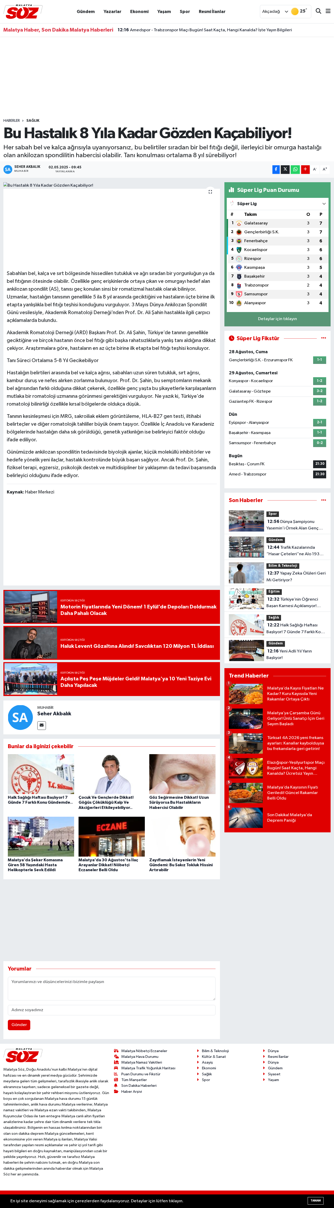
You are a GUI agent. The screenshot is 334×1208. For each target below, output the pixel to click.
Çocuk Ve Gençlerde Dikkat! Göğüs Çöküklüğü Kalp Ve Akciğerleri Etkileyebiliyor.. (106, 802)
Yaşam (164, 11)
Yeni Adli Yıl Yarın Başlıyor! (289, 654)
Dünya (273, 1051)
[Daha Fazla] (305, 169)
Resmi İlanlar (212, 11)
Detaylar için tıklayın (277, 319)
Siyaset (274, 1074)
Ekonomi (139, 11)
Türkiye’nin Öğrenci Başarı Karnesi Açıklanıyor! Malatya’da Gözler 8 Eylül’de (294, 603)
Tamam (316, 1200)
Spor (185, 11)
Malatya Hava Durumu (139, 1057)
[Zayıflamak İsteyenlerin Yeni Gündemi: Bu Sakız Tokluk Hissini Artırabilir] (182, 836)
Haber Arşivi (131, 1092)
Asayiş (207, 1062)
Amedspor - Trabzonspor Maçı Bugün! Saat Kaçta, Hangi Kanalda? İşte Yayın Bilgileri (205, 30)
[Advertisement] (167, 77)
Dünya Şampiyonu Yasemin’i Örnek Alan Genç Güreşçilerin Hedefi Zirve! (292, 525)
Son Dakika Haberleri (139, 1086)
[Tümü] (323, 500)
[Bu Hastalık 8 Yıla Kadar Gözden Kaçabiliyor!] (111, 185)
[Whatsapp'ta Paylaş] (295, 169)
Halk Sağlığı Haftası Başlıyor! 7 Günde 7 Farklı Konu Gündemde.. (295, 629)
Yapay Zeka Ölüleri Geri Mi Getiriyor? (296, 576)
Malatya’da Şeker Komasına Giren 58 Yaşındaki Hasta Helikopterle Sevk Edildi (35, 865)
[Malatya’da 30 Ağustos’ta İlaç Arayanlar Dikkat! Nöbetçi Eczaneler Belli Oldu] (112, 836)
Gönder (19, 1025)
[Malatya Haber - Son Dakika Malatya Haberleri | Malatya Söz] (23, 11)
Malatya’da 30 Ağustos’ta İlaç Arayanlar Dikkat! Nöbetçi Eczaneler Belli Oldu (108, 865)
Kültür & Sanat (214, 1057)
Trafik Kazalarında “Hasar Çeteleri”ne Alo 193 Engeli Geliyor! (292, 551)
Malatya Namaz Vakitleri (141, 1062)
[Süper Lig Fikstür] (323, 338)
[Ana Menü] (326, 11)
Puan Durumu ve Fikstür (140, 1074)
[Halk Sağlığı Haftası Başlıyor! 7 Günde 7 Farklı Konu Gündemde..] (41, 774)
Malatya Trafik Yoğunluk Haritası (148, 1068)
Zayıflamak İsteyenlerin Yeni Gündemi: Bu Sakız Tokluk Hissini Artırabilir (181, 865)
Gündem (86, 11)
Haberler (11, 121)
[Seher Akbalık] (20, 717)
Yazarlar (112, 11)
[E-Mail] (41, 725)
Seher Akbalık (54, 713)
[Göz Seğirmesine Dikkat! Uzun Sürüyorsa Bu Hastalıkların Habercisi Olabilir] (182, 774)
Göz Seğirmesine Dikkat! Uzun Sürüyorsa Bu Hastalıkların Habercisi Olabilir (179, 802)
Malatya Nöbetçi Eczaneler (144, 1051)
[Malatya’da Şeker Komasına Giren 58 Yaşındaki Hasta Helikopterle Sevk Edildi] (41, 836)
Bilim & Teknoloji (283, 566)
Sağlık (32, 121)
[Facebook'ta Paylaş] (276, 169)
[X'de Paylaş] (285, 169)
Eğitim (274, 591)
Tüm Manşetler (134, 1080)
